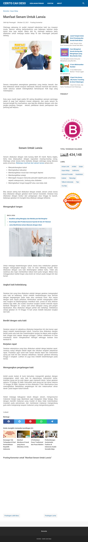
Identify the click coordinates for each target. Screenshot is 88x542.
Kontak (50, 3)
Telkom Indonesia (67, 182)
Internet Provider (67, 174)
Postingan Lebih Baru (12, 515)
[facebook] (8, 421)
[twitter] (19, 421)
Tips (77, 182)
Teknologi (72, 178)
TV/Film (64, 186)
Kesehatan (79, 174)
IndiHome (75, 170)
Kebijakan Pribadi (37, 3)
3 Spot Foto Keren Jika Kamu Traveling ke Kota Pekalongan (77, 80)
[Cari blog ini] (83, 3)
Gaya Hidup (65, 170)
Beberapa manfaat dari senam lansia (30, 163)
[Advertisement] (30, 125)
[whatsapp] (41, 421)
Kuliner (64, 178)
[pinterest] (30, 421)
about (59, 3)
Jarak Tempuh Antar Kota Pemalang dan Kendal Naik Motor (77, 38)
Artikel (74, 166)
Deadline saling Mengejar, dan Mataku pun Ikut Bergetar (28, 219)
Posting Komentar (36, 22)
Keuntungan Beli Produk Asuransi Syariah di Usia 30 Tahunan (30, 222)
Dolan (81, 166)
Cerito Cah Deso (14, 3)
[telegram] (52, 421)
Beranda (44, 531)
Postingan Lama (50, 515)
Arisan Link (65, 166)
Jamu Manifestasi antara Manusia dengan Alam (25, 225)
